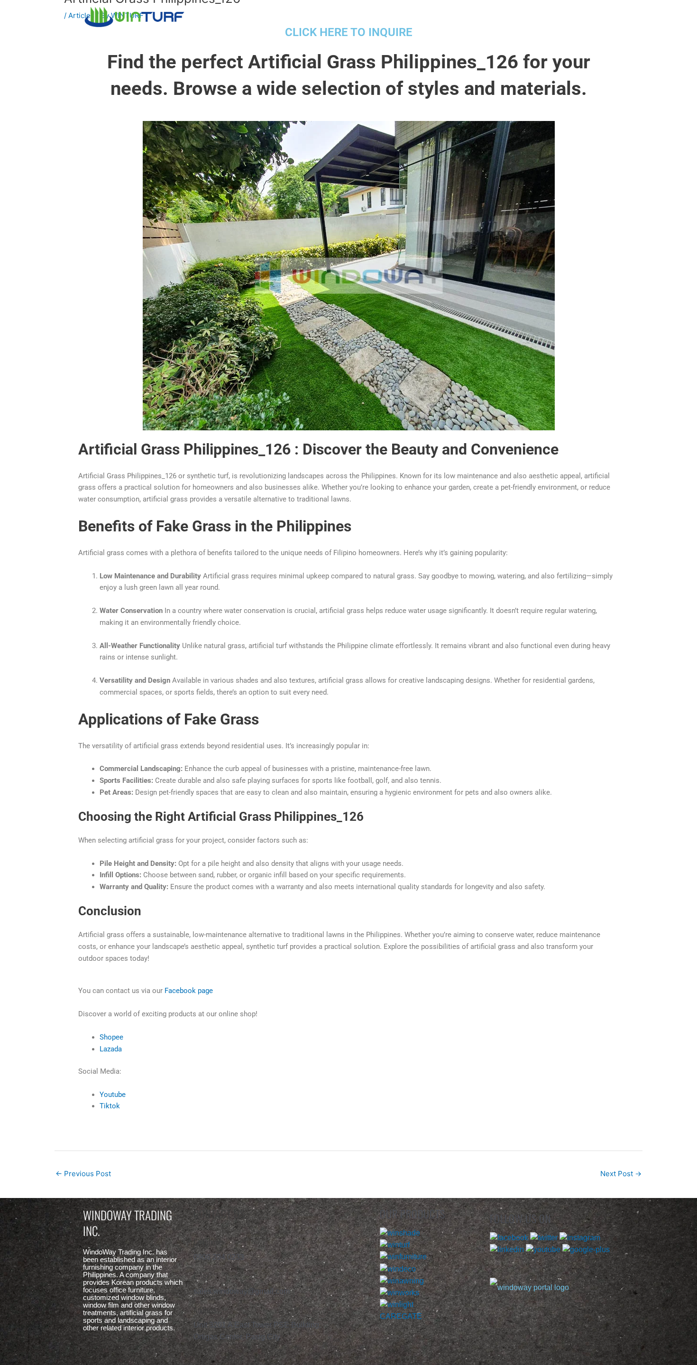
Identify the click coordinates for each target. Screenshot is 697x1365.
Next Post (621, 1173)
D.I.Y (502, 15)
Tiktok (110, 1106)
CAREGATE (401, 1316)
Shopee (111, 1037)
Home (281, 15)
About (352, 15)
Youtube (113, 1094)
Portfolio (428, 15)
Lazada (111, 1049)
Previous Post (83, 1173)
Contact (575, 15)
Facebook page (189, 990)
